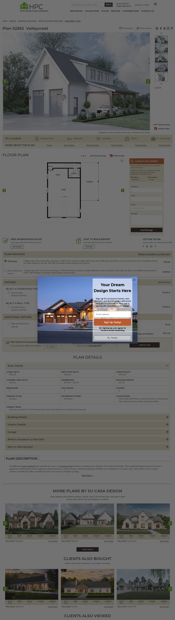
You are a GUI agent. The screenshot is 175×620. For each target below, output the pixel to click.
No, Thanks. (112, 338)
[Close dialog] (134, 280)
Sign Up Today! (112, 322)
